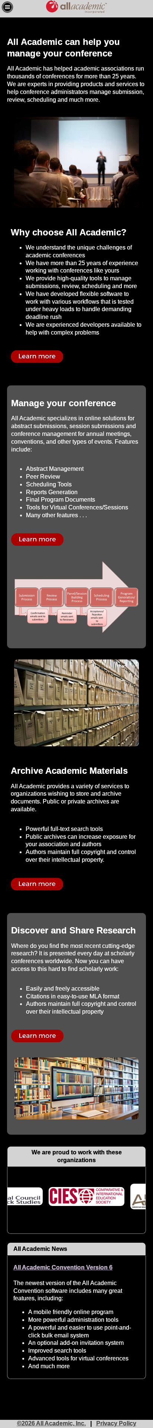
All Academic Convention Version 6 (63, 1267)
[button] (7, 7)
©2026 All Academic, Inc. (51, 1423)
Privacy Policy (116, 1423)
